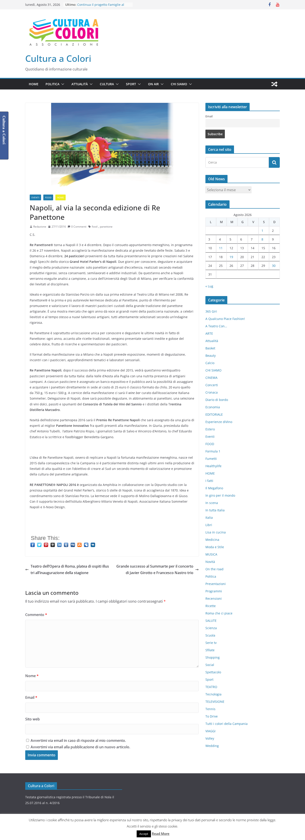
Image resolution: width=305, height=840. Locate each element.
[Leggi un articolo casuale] (274, 84)
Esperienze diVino (218, 422)
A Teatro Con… (216, 326)
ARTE (209, 333)
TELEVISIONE (214, 701)
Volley (209, 738)
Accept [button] (143, 834)
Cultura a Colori (58, 58)
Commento (36, 614)
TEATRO (211, 687)
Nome (32, 675)
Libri (208, 525)
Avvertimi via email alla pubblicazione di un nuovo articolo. (80, 747)
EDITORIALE (214, 414)
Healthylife (213, 466)
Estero (210, 429)
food (94, 226)
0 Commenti (78, 226)
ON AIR (153, 84)
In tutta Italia (215, 510)
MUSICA (211, 554)
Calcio (209, 363)
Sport (131, 84)
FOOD (48, 197)
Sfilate (210, 650)
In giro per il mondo (220, 495)
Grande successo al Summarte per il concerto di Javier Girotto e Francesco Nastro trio (154, 569)
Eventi (35, 197)
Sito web (32, 719)
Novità (210, 562)
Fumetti (211, 458)
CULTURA (107, 84)
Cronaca (211, 392)
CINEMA (211, 377)
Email (31, 697)
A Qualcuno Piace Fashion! (225, 319)
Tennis (210, 709)
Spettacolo (213, 672)
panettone (106, 226)
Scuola (210, 635)
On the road (214, 569)
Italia (209, 517)
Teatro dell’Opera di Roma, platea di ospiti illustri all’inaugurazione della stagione (70, 569)
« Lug (209, 286)
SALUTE (211, 620)
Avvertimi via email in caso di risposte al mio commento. (78, 740)
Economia (212, 407)
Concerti (211, 385)
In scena (211, 503)
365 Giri (211, 311)
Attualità (79, 84)
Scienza (211, 628)
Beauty (210, 355)
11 (221, 248)
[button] (61, 84)
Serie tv (211, 643)
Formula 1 (212, 451)
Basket (210, 348)
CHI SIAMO (179, 84)
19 (231, 257)
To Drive (211, 716)
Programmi (213, 591)
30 (274, 265)
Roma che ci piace (218, 613)
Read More (160, 833)
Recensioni (213, 598)
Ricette (210, 606)
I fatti (209, 481)
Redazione (39, 226)
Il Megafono (214, 488)
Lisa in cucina (215, 532)
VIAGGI (210, 731)
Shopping (212, 657)
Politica (52, 84)
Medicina (212, 539)
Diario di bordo (216, 400)
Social (209, 665)
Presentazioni (215, 584)
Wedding (212, 746)
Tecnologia (213, 694)
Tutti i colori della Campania (226, 724)
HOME (33, 84)
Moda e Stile (214, 547)
